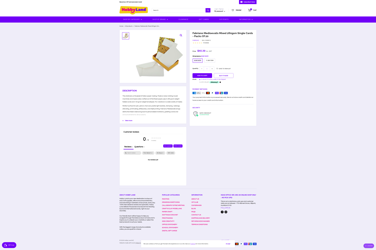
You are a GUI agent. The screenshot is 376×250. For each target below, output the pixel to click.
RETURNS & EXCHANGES (200, 221)
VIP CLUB (194, 202)
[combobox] (179, 10)
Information (245, 19)
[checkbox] (170, 153)
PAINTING (165, 199)
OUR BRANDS (196, 205)
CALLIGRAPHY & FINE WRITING (173, 205)
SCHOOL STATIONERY (170, 227)
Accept (228, 244)
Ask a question (168, 146)
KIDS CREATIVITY (168, 221)
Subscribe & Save (249, 2)
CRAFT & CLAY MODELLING (172, 208)
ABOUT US (195, 199)
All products (128, 26)
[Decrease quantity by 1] (202, 69)
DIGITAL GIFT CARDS (169, 230)
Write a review (178, 146)
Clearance (183, 19)
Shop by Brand (159, 19)
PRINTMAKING (167, 218)
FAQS (193, 211)
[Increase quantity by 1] (212, 69)
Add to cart (202, 75)
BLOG (193, 208)
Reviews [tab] (128, 147)
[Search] (208, 10)
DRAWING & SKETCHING (171, 202)
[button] (223, 68)
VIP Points (224, 19)
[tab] (139, 146)
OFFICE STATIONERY (169, 224)
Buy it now (223, 75)
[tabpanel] (153, 166)
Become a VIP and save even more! (130, 2)
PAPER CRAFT (167, 211)
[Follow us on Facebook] (222, 212)
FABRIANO (196, 40)
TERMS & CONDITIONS (199, 224)
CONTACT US (196, 215)
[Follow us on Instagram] (226, 212)
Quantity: (195, 68)
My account (219, 11)
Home (121, 26)
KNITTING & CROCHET (170, 215)
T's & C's (192, 244)
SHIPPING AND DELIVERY (200, 218)
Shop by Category (131, 19)
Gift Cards (204, 19)
